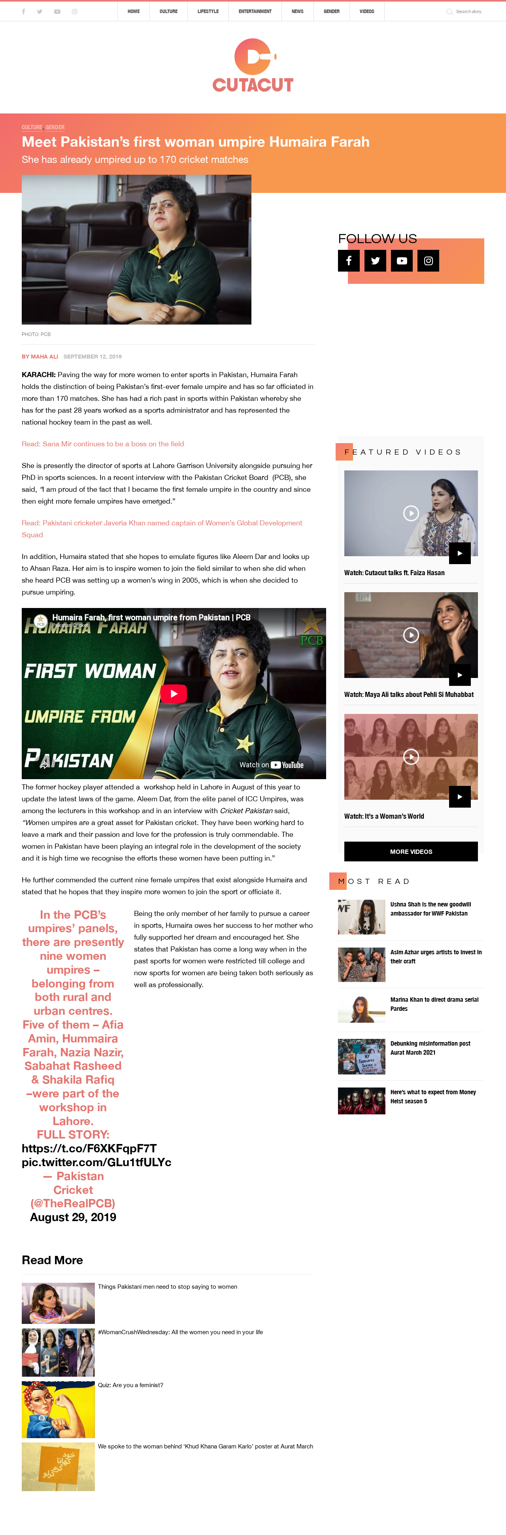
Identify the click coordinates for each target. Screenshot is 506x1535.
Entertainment (255, 11)
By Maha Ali (40, 356)
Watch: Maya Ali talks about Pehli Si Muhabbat (409, 694)
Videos (367, 11)
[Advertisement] (397, 359)
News (298, 11)
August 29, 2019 (73, 1216)
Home (134, 11)
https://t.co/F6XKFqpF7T (89, 1148)
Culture (168, 11)
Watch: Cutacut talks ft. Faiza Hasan (394, 572)
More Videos (411, 851)
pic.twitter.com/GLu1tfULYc (97, 1162)
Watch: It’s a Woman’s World (384, 816)
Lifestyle (208, 11)
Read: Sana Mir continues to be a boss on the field (103, 444)
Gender (332, 11)
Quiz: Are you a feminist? (130, 1385)
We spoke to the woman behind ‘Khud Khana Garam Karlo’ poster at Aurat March (205, 1446)
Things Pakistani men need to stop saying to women (167, 1286)
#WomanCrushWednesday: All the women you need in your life (180, 1332)
